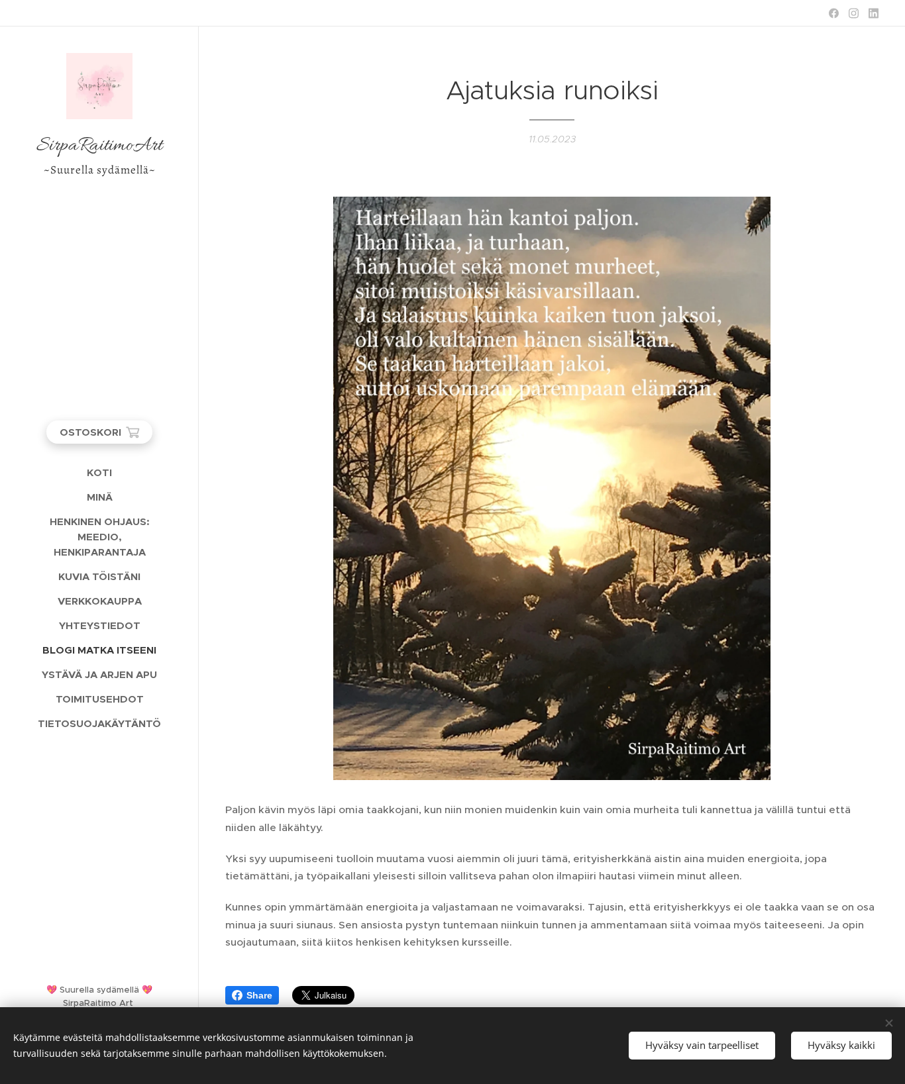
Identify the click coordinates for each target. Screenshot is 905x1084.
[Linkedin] (873, 13)
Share (259, 995)
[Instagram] (853, 13)
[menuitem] (99, 472)
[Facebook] (833, 13)
